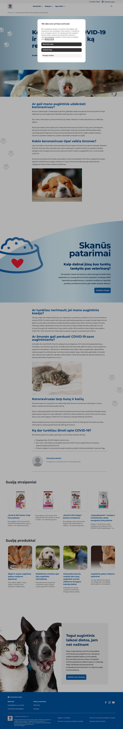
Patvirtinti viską (47, 44)
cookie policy (49, 39)
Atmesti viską (47, 50)
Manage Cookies (48, 55)
